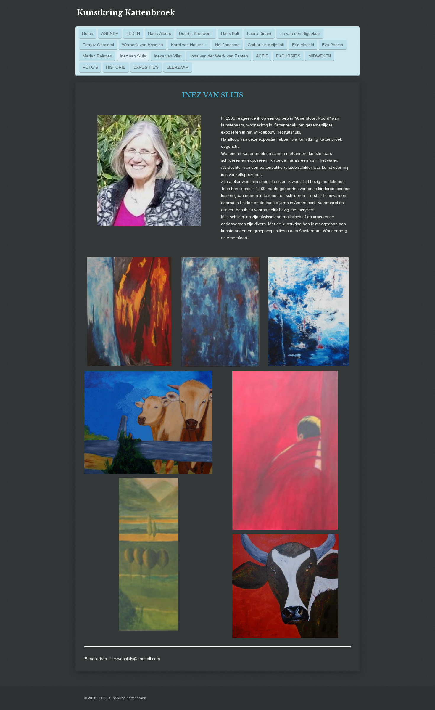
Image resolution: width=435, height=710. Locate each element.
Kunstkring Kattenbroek (126, 12)
